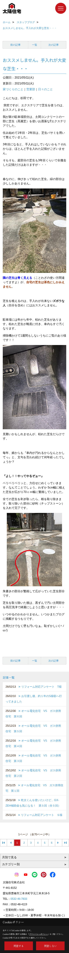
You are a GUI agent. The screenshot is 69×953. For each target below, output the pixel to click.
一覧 (34, 44)
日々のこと (45, 89)
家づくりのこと (13, 89)
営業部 (30, 89)
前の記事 (15, 44)
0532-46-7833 (18, 898)
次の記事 (53, 44)
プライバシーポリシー (38, 934)
